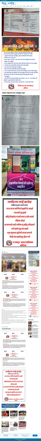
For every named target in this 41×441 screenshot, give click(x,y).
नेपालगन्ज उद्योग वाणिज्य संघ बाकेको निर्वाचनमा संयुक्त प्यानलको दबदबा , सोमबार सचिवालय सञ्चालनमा (22, 418)
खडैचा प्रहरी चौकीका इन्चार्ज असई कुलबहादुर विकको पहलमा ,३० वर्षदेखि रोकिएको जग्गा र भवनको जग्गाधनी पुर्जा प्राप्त (14, 429)
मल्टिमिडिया (31, 6)
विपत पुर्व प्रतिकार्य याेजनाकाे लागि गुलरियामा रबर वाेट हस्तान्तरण (22, 428)
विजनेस (21, 6)
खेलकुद (18, 6)
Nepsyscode (21, 440)
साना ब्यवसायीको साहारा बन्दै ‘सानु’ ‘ (5, 418)
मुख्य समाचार (7, 6)
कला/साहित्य (27, 6)
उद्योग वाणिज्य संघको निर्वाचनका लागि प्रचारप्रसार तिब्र (13, 418)
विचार (15, 6)
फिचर (13, 6)
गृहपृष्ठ (4, 6)
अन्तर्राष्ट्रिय (24, 6)
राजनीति (11, 6)
